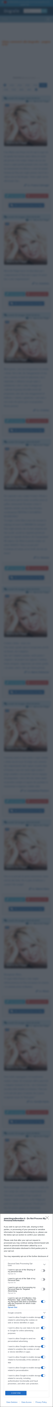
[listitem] (26, 1264)
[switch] (43, 1270)
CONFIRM (16, 1393)
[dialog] (26, 1310)
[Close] (48, 1218)
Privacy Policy (41, 1402)
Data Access (26, 1402)
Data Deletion (11, 1402)
